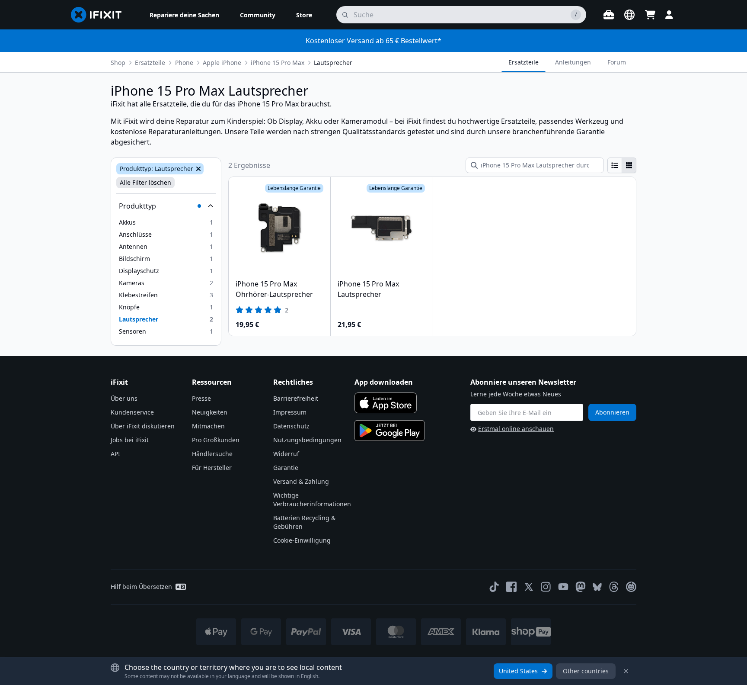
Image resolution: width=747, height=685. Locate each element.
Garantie (285, 467)
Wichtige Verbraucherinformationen (312, 499)
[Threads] (614, 587)
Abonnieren (612, 412)
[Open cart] (650, 14)
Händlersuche (212, 454)
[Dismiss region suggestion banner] (625, 671)
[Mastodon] (580, 587)
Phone (184, 62)
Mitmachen (208, 426)
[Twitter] (529, 587)
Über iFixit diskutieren (143, 426)
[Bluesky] (597, 587)
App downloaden (383, 382)
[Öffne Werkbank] (608, 14)
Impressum (289, 412)
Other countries (586, 671)
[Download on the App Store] (385, 402)
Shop (118, 62)
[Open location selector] (629, 14)
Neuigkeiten (209, 412)
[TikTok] (494, 587)
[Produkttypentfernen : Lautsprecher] (197, 168)
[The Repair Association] (631, 587)
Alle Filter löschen (145, 182)
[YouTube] (563, 587)
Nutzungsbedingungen (307, 440)
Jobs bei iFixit (130, 440)
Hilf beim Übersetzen (141, 586)
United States (518, 671)
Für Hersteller (212, 467)
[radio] (614, 165)
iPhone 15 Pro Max (277, 62)
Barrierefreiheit (295, 398)
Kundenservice (132, 412)
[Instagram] (546, 587)
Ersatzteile (150, 62)
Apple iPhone (222, 62)
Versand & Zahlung (301, 481)
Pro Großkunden (215, 440)
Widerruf (286, 454)
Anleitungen (573, 62)
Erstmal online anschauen (516, 429)
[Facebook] (511, 587)
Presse (201, 398)
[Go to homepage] (100, 15)
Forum (616, 62)
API (115, 454)
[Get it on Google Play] (389, 430)
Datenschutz (291, 426)
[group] (621, 165)
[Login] (669, 15)
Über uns (124, 398)
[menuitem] (184, 14)
